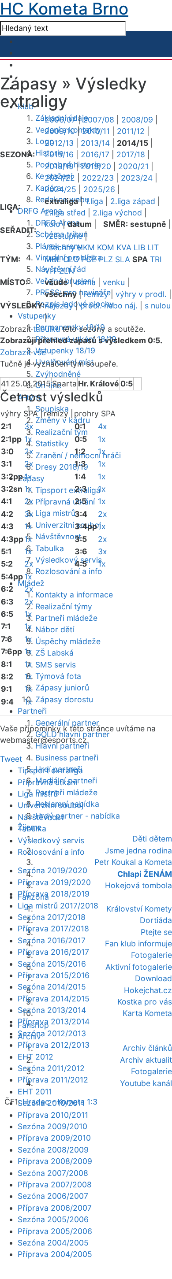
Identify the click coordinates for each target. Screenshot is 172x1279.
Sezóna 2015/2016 (52, 963)
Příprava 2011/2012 (53, 1079)
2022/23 (98, 177)
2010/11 (96, 131)
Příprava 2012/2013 (54, 1044)
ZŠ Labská (54, 652)
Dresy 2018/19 (61, 466)
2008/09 (137, 119)
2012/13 (59, 143)
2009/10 (60, 131)
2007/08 (98, 119)
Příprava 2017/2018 (53, 928)
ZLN (66, 270)
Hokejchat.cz (148, 990)
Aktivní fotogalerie (138, 966)
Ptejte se (156, 932)
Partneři (32, 710)
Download (153, 978)
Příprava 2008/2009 (55, 1161)
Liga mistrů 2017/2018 (58, 905)
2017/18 (130, 154)
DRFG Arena (40, 210)
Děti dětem (152, 838)
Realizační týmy (63, 606)
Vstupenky (37, 315)
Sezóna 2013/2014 (52, 1010)
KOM (105, 247)
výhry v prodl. (141, 294)
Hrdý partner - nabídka (77, 815)
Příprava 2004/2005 (55, 1254)
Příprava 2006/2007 (55, 1207)
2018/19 (59, 166)
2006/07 (60, 119)
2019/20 (96, 166)
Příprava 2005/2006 (55, 1231)
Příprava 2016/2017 (53, 951)
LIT (153, 247)
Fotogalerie (151, 955)
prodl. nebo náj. (109, 305)
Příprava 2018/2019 (54, 893)
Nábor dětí (54, 629)
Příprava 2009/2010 (54, 1137)
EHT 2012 (35, 1056)
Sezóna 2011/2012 (51, 1068)
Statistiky (52, 443)
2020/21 (133, 166)
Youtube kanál (146, 1083)
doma (85, 282)
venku (114, 282)
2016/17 (95, 154)
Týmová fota (58, 676)
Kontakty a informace (74, 594)
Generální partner (67, 722)
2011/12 (131, 131)
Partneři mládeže (66, 618)
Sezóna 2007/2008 (53, 1173)
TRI (156, 259)
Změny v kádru (62, 420)
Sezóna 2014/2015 (52, 986)
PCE (89, 259)
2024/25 (60, 189)
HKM (86, 247)
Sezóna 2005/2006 (53, 1219)
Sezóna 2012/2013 (52, 1033)
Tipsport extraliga (68, 490)
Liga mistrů (55, 513)
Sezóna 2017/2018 (52, 917)
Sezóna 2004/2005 (53, 1242)
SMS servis (55, 664)
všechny (60, 247)
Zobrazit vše (23, 352)
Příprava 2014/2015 (54, 998)
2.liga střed (65, 212)
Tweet (11, 759)
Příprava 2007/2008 (55, 1184)
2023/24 (137, 177)
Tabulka (49, 548)
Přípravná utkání (65, 501)
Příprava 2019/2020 (54, 882)
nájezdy (59, 305)
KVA (123, 247)
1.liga (94, 201)
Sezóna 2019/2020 (52, 870)
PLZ (106, 259)
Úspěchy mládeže (68, 641)
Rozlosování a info (68, 571)
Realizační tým (61, 432)
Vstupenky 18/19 (65, 350)
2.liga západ (132, 201)
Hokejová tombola (138, 885)
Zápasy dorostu (64, 699)
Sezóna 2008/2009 (53, 1149)
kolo (52, 224)
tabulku (46, 329)
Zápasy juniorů (62, 687)
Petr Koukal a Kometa (133, 862)
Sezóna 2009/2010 (52, 1126)
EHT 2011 (35, 1091)
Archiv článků (147, 1048)
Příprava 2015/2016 (54, 975)
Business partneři (66, 757)
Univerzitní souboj (68, 525)
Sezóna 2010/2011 (51, 1103)
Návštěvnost (58, 536)
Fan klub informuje (138, 943)
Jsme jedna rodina (138, 850)
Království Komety (139, 908)
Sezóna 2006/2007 (53, 1196)
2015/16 (59, 154)
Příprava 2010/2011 (53, 1115)
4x (102, 426)
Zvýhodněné (58, 373)
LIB (139, 247)
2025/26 (99, 189)
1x (28, 439)
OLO (71, 259)
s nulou (158, 305)
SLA (122, 259)
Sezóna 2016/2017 (52, 940)
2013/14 (95, 143)
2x (29, 451)
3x (29, 426)
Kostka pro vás (144, 1001)
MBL (53, 259)
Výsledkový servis (68, 559)
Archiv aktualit (146, 1059)
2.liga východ (117, 212)
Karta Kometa (147, 1013)
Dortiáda (156, 920)
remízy (96, 294)
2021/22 (60, 177)
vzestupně (63, 236)
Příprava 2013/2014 (54, 1021)
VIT (51, 270)
